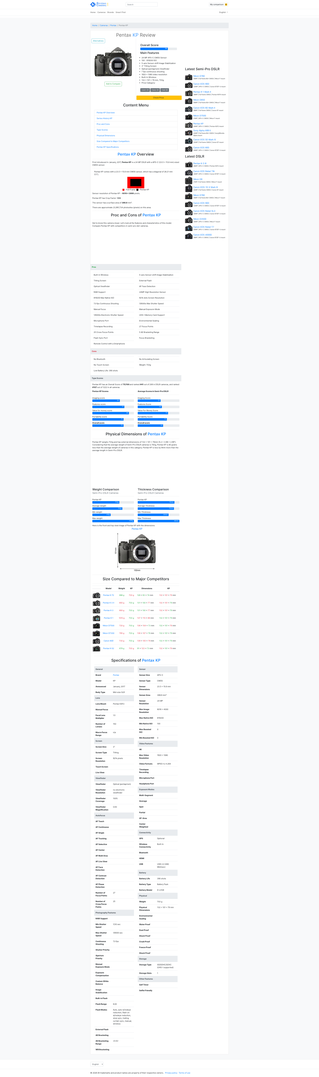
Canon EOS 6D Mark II (204, 108)
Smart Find (120, 12)
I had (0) (164, 90)
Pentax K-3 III (199, 163)
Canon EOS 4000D (202, 235)
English (222, 12)
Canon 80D (109, 641)
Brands (110, 12)
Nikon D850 (199, 100)
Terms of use (184, 1073)
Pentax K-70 (108, 595)
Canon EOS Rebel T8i (204, 171)
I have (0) (155, 90)
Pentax (113, 25)
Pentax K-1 (108, 618)
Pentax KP (198, 123)
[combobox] (142, 4)
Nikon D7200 (108, 633)
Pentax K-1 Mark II (202, 92)
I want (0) (145, 90)
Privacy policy (171, 1073)
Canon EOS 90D (201, 84)
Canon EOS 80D (201, 147)
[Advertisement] (135, 246)
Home (93, 12)
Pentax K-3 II (108, 603)
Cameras (101, 12)
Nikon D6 (197, 179)
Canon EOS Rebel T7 (203, 227)
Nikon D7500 (108, 625)
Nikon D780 (199, 76)
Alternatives (98, 41)
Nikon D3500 (199, 219)
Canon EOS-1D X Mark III (205, 187)
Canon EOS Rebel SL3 (204, 211)
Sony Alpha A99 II (202, 130)
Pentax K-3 (108, 610)
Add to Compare (113, 84)
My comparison (218, 4)
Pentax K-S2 (108, 648)
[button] (159, 98)
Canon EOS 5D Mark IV (204, 139)
